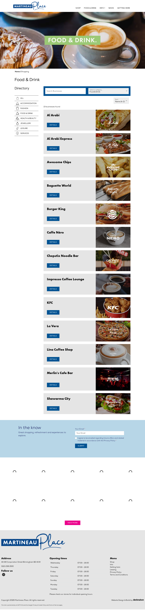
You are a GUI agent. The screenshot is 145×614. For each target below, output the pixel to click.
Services (24, 133)
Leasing (113, 570)
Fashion (24, 108)
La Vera (53, 326)
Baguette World (59, 185)
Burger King (56, 209)
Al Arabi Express (59, 139)
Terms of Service (54, 605)
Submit (81, 446)
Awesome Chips (59, 162)
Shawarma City (58, 399)
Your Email (79, 429)
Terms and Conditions (119, 575)
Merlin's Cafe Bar (60, 373)
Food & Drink (90, 8)
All (22, 98)
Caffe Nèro (55, 232)
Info (111, 564)
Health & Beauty (28, 118)
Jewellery (25, 123)
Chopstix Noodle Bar (63, 256)
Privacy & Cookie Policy (39, 605)
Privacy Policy (109, 440)
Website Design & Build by (122, 600)
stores (66, 594)
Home (17, 71)
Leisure (24, 128)
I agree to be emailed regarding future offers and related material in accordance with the (101, 439)
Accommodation (28, 103)
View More (72, 523)
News (111, 8)
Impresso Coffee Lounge (65, 279)
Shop (78, 8)
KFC (50, 303)
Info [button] (102, 8)
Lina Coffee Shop (60, 349)
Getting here (123, 8)
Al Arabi (53, 115)
